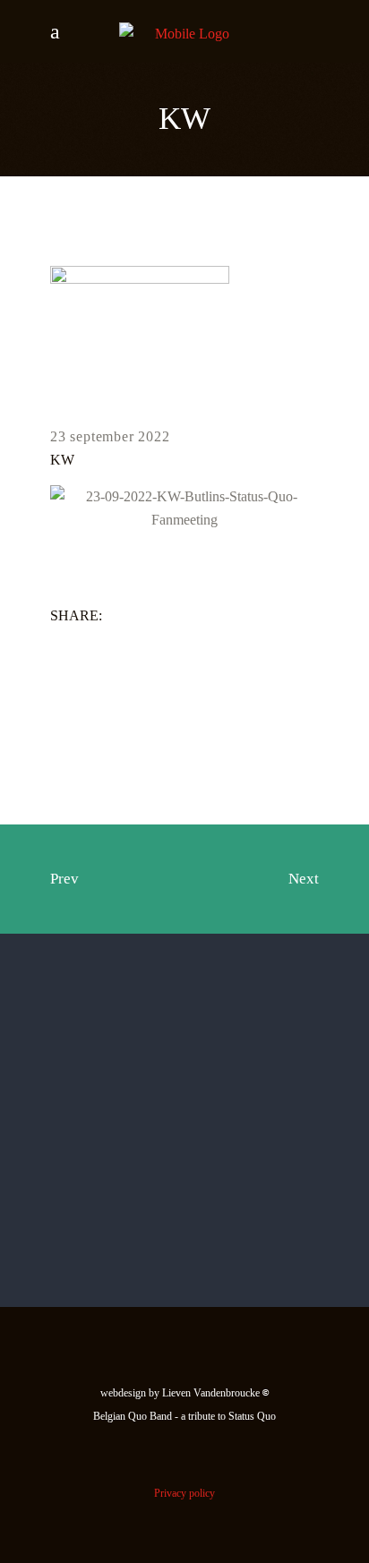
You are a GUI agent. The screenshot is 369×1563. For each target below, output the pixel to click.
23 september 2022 (110, 436)
